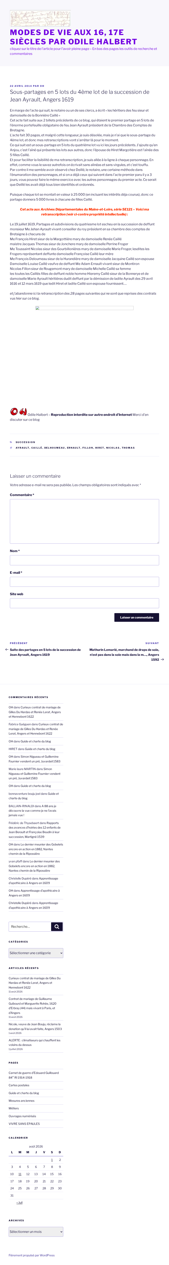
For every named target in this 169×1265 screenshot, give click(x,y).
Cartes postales (19, 1085)
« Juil (19, 1202)
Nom (15, 551)
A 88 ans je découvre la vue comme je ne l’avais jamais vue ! (32, 810)
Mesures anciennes (21, 1100)
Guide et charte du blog (36, 741)
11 (20, 1174)
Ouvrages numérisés (22, 1116)
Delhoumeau (54, 447)
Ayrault (22, 447)
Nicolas (113, 447)
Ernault (74, 447)
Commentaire (22, 495)
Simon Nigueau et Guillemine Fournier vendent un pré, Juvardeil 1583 (34, 773)
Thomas (128, 447)
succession (25, 442)
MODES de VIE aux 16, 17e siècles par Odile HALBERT (74, 37)
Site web (16, 594)
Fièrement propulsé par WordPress (32, 1255)
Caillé (36, 447)
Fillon (87, 447)
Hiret (99, 447)
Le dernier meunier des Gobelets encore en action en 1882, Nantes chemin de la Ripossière (36, 849)
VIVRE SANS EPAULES (24, 1123)
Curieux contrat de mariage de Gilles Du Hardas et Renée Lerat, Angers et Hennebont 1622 (35, 711)
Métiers (14, 1108)
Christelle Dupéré (20, 903)
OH (42, 86)
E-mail (16, 573)
